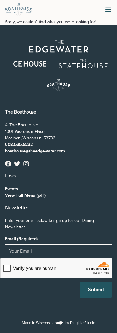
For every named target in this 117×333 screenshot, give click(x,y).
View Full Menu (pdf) (25, 195)
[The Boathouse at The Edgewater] (18, 9)
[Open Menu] (109, 9)
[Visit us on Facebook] (8, 164)
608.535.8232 (19, 144)
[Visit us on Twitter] (17, 164)
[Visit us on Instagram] (26, 164)
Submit (96, 290)
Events (11, 188)
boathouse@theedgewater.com (35, 151)
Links (10, 176)
